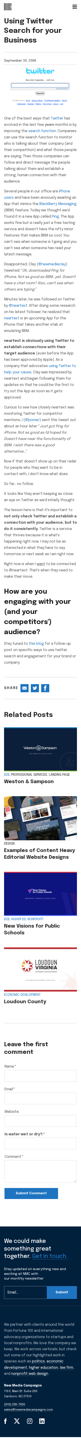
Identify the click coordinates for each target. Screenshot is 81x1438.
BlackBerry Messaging (57, 204)
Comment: (14, 1157)
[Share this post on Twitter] (35, 688)
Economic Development (22, 994)
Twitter (57, 118)
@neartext (18, 306)
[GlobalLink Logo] (7, 6)
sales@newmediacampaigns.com (28, 1409)
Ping (55, 217)
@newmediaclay (52, 264)
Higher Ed (18, 919)
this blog (36, 644)
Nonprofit (35, 919)
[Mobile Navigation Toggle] (74, 7)
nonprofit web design (29, 1374)
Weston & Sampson (29, 781)
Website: (11, 1112)
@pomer (32, 420)
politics (38, 1361)
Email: (9, 1089)
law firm (66, 1368)
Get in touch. (50, 1256)
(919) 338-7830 (14, 1404)
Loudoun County (25, 1001)
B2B (6, 774)
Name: (10, 1066)
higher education (43, 1368)
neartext (11, 318)
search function (42, 131)
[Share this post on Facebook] (45, 688)
